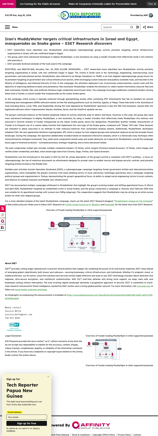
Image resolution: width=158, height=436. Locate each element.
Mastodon (110, 204)
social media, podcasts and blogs (31, 289)
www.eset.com (143, 286)
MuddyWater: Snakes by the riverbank (133, 201)
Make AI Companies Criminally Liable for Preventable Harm (103, 3)
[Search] (132, 27)
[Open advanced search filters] (138, 27)
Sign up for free (26, 423)
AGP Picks (8, 4)
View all (152, 4)
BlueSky (96, 204)
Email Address (14, 412)
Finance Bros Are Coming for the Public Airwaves (32, 3)
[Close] (48, 376)
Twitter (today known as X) (78, 204)
